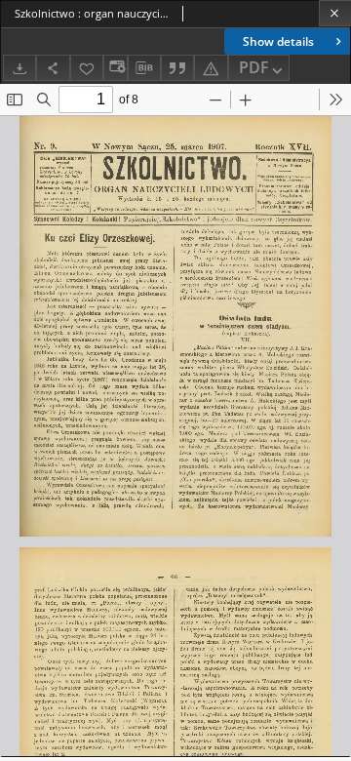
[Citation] (177, 68)
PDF (254, 67)
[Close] (335, 13)
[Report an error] (210, 68)
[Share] (52, 68)
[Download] (19, 68)
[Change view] (115, 68)
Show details (278, 41)
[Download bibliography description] (144, 68)
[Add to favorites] (86, 68)
